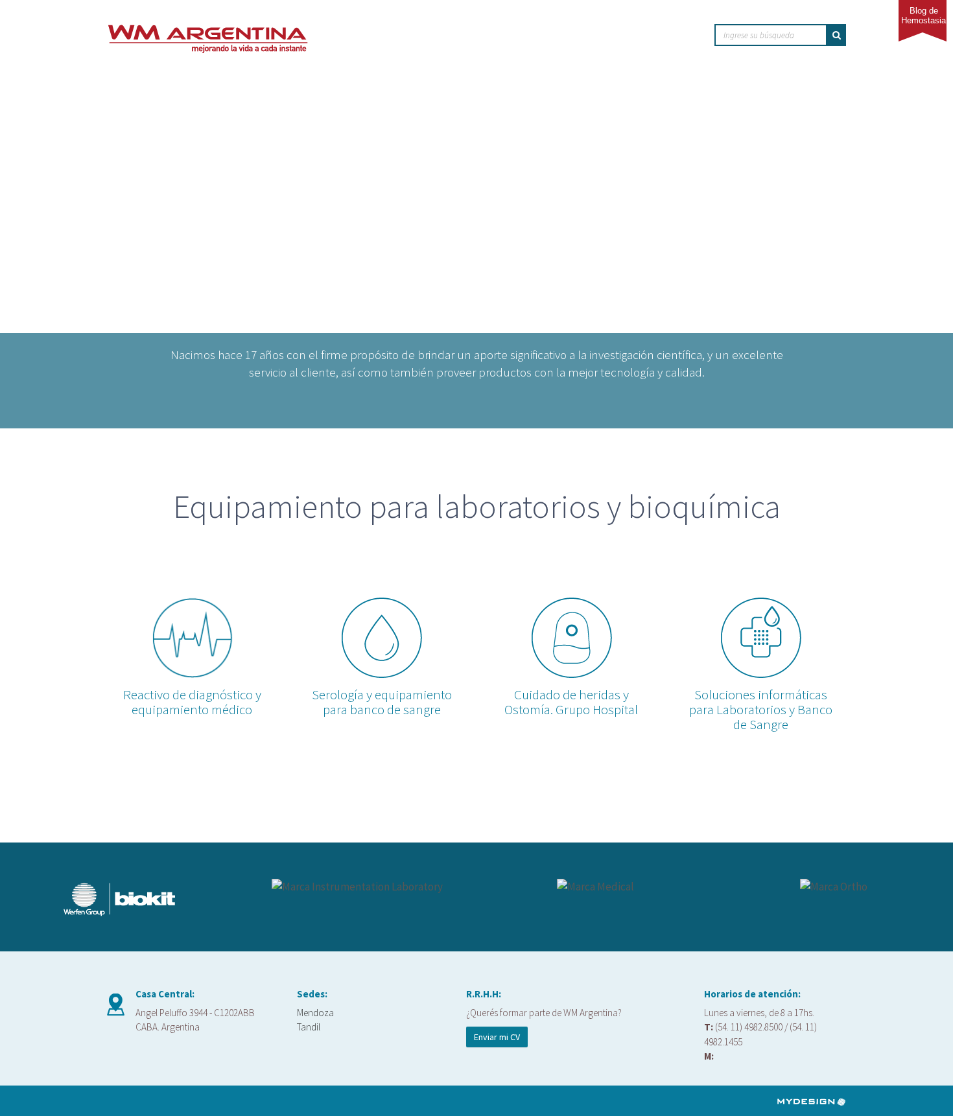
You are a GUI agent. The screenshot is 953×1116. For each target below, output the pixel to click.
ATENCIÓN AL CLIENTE (598, 36)
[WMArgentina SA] (207, 28)
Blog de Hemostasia (923, 15)
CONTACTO (679, 36)
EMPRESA (453, 36)
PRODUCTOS (512, 36)
